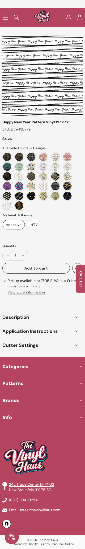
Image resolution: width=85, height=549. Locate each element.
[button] (79, 17)
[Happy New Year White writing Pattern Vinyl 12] (19, 167)
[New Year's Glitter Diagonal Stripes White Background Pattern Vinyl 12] (43, 176)
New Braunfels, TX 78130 (30, 489)
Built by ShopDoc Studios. (57, 544)
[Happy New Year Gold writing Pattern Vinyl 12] (7, 167)
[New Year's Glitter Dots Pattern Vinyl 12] (7, 176)
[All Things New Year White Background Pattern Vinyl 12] (55, 167)
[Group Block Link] (42, 446)
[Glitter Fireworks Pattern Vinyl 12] (19, 157)
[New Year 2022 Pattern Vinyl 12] (43, 186)
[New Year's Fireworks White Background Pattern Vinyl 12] (67, 167)
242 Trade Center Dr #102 (31, 484)
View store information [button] (26, 292)
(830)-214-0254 (23, 500)
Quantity (9, 246)
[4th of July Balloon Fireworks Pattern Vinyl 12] (19, 186)
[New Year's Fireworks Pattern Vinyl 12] (55, 157)
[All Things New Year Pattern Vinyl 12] (31, 157)
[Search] (16, 17)
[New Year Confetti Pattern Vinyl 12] (67, 186)
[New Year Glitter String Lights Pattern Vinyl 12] (7, 157)
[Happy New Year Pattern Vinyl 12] (55, 186)
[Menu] (5, 17)
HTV (34, 225)
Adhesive (14, 225)
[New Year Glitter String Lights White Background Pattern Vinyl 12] (43, 167)
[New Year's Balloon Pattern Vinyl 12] (67, 157)
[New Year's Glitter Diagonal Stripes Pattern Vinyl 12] (31, 176)
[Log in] (68, 17)
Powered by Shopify (24, 544)
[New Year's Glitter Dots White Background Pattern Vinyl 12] (19, 176)
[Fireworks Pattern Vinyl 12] (7, 205)
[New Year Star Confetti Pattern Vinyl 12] (31, 186)
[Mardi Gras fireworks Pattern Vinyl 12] (7, 186)
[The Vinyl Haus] (42, 17)
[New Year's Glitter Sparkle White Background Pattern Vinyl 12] (67, 176)
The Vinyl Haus (48, 540)
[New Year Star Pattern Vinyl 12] (19, 205)
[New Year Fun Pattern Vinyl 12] (31, 167)
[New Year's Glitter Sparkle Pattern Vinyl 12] (55, 176)
